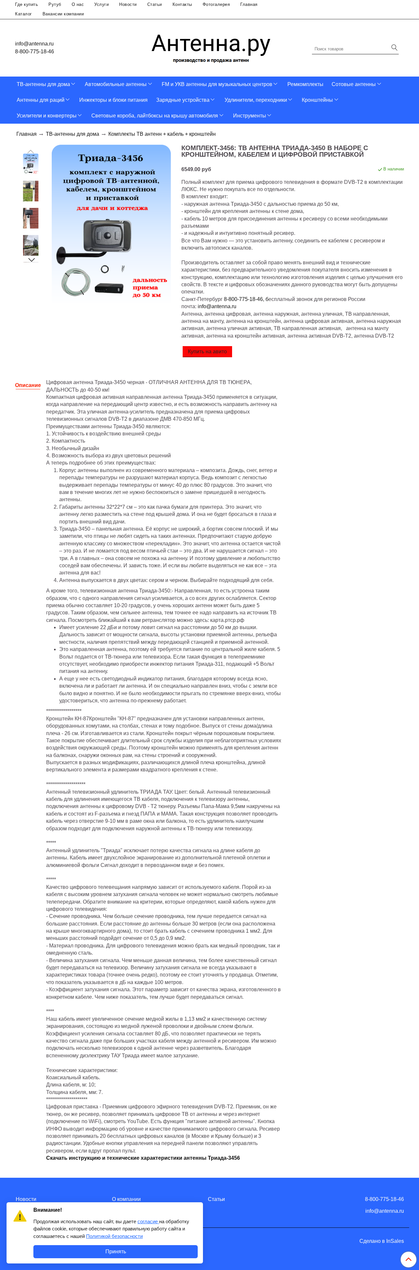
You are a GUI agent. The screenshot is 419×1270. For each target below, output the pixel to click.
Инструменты (249, 115)
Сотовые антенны (354, 84)
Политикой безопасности (114, 1236)
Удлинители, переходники (256, 100)
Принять (115, 1251)
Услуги (101, 4)
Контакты (182, 4)
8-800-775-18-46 (34, 51)
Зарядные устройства (183, 100)
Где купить (26, 4)
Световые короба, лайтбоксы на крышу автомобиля (154, 115)
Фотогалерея (216, 4)
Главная (249, 4)
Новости (128, 4)
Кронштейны (317, 100)
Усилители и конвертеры (47, 115)
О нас (78, 4)
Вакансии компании (63, 13)
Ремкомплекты (305, 84)
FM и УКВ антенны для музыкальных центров (217, 84)
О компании (126, 1199)
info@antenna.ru (34, 43)
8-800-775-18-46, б (246, 299)
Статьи (154, 4)
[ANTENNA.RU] (211, 46)
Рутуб (54, 4)
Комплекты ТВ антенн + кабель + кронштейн (162, 134)
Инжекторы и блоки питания (113, 100)
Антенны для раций (40, 100)
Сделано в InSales (381, 1241)
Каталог (23, 13)
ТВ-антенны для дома (43, 84)
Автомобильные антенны (116, 84)
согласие (148, 1221)
